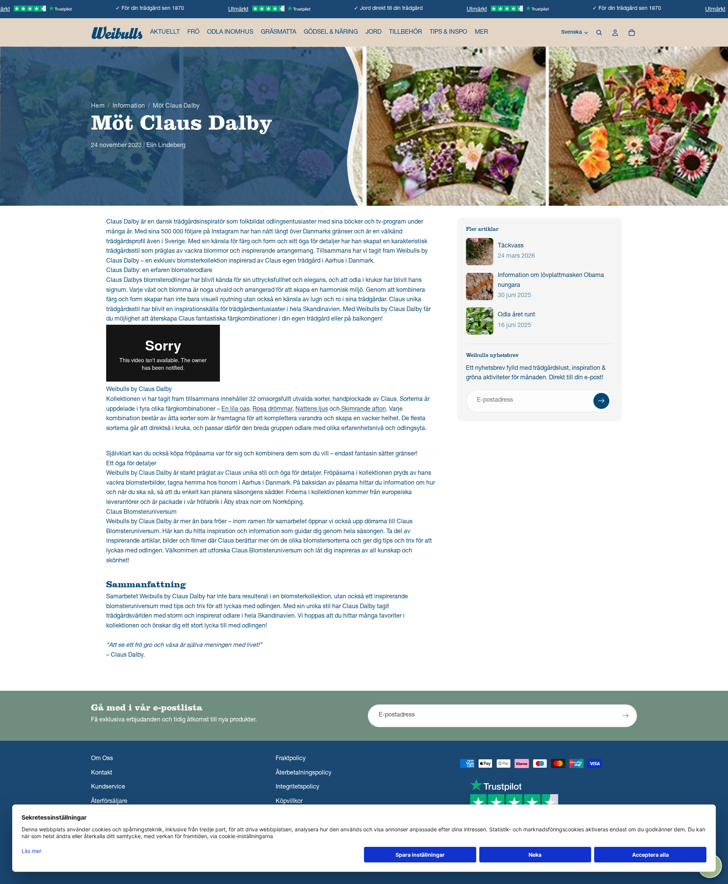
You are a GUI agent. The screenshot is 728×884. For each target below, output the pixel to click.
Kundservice (108, 788)
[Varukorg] (631, 32)
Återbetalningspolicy (303, 773)
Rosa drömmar (272, 410)
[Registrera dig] (601, 401)
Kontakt (101, 773)
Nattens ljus (311, 410)
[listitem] (481, 32)
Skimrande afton (363, 410)
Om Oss (102, 759)
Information (129, 106)
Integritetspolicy (297, 788)
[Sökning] (599, 32)
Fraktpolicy (291, 759)
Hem (98, 106)
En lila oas (235, 410)
